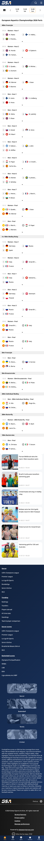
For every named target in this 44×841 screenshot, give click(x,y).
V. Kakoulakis (13, 146)
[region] (25, 10)
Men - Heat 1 (12, 94)
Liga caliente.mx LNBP (9, 675)
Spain (11, 250)
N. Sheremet (13, 362)
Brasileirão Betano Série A (11, 646)
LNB (3, 668)
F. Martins (12, 87)
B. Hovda (12, 50)
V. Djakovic (32, 50)
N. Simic (31, 130)
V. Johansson (33, 178)
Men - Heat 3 (12, 126)
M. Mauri (12, 134)
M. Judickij (32, 114)
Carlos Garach (13, 166)
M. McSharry (13, 387)
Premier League (7, 577)
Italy (10, 262)
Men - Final (11, 221)
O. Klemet (12, 178)
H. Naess (12, 35)
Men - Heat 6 (12, 174)
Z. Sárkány (12, 182)
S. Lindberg (33, 98)
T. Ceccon (32, 444)
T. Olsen (11, 118)
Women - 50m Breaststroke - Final (19, 378)
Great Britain (33, 262)
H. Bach (31, 424)
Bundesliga (5, 584)
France (11, 266)
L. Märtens (12, 230)
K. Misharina (33, 66)
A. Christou (13, 444)
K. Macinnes (13, 424)
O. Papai (12, 162)
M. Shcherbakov (13, 407)
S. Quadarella (13, 66)
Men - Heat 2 (12, 110)
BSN (3, 671)
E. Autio (11, 98)
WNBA (4, 664)
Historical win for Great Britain (29, 527)
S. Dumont (12, 71)
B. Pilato (32, 383)
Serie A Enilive (7, 588)
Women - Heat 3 (13, 62)
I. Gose (31, 82)
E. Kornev (32, 362)
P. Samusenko (13, 449)
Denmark (32, 294)
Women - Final (13, 205)
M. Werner (12, 82)
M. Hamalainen (13, 55)
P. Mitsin (12, 198)
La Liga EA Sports (8, 580)
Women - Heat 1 (13, 31)
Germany (12, 246)
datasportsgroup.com (26, 830)
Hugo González (33, 403)
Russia (31, 246)
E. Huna (11, 102)
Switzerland (33, 278)
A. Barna (12, 366)
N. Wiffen (12, 150)
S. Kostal (12, 130)
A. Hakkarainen (33, 35)
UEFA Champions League (10, 573)
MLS (3, 592)
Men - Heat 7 (12, 189)
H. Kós (11, 403)
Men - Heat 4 (12, 142)
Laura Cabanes (13, 428)
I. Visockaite (13, 39)
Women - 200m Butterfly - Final (18, 420)
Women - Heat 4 (13, 78)
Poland (11, 298)
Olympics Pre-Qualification (11, 660)
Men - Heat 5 (12, 158)
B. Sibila (12, 114)
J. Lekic (31, 146)
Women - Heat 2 (13, 46)
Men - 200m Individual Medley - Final (21, 399)
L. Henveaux (13, 194)
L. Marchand (33, 194)
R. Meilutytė (13, 383)
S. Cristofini (33, 162)
